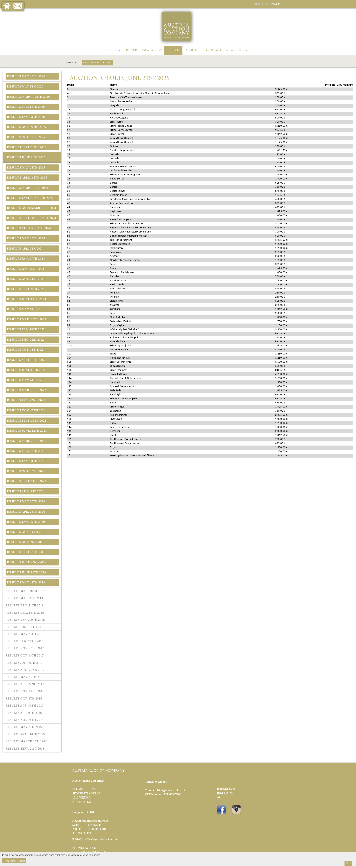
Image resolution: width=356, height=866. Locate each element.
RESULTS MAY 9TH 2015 (24, 727)
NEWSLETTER (237, 50)
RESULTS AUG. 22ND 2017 (25, 669)
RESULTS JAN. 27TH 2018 (24, 641)
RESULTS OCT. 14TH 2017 (25, 655)
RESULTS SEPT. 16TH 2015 (25, 734)
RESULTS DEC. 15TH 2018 (25, 612)
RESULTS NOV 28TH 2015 (25, 719)
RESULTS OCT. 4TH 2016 (24, 698)
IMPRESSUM (226, 788)
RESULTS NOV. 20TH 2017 (25, 648)
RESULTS (174, 50)
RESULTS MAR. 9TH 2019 (24, 598)
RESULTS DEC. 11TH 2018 (25, 605)
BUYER (131, 50)
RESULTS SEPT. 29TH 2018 (25, 619)
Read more (9, 860)
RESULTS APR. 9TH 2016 (24, 712)
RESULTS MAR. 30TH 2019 (25, 591)
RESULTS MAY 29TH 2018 (25, 634)
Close (348, 863)
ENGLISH (276, 3)
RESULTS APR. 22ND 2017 (25, 684)
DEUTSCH (261, 3)
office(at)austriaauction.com (101, 839)
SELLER (114, 50)
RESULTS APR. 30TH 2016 (25, 705)
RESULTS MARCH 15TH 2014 (27, 741)
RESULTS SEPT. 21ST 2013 (25, 748)
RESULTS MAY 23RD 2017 (25, 677)
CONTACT (214, 50)
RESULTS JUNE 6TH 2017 (24, 662)
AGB (220, 797)
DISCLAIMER (227, 792)
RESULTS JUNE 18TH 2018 (25, 627)
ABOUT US (193, 50)
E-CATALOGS (152, 50)
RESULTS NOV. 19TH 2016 (25, 691)
